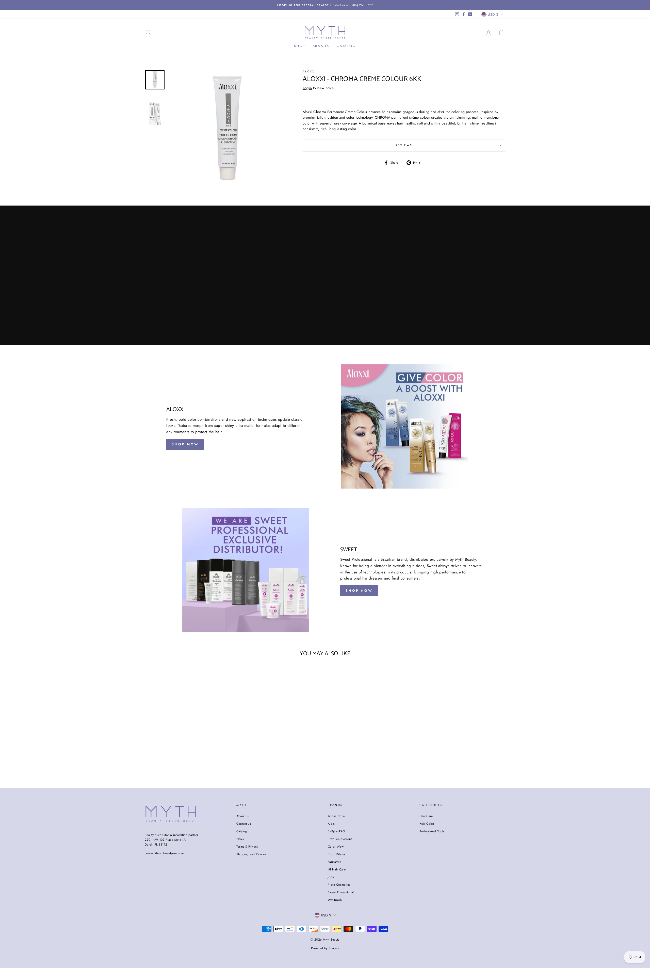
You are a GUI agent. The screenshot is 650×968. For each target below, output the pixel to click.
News (240, 839)
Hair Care (426, 816)
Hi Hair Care (337, 869)
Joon (331, 877)
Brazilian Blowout (340, 839)
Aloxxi (309, 71)
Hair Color (426, 823)
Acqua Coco (336, 816)
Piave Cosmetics (339, 884)
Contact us (243, 823)
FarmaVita (334, 862)
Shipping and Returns (251, 854)
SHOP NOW (185, 444)
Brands (321, 45)
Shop (299, 45)
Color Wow (336, 846)
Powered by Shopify (325, 948)
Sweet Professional (341, 892)
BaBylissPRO (336, 831)
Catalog (346, 45)
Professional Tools (432, 831)
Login (307, 87)
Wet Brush (335, 900)
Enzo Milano (336, 854)
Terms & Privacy (247, 846)
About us (242, 816)
